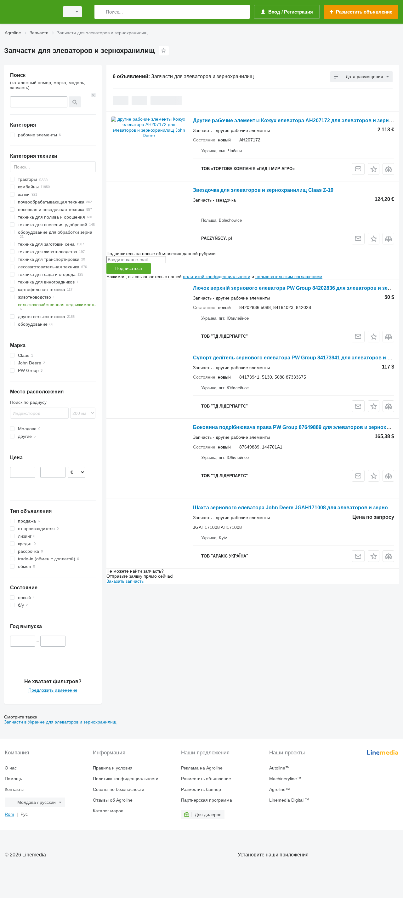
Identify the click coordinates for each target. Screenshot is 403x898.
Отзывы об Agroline (113, 800)
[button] (373, 169)
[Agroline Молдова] (30, 12)
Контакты (14, 789)
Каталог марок (108, 810)
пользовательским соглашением (288, 276)
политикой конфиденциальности (216, 276)
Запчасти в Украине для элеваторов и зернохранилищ (60, 721)
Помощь (13, 778)
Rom (9, 814)
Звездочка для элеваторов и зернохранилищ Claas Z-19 (263, 190)
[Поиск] (101, 12)
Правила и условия (113, 767)
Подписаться (128, 268)
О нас (11, 767)
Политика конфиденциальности (125, 778)
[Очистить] (93, 95)
